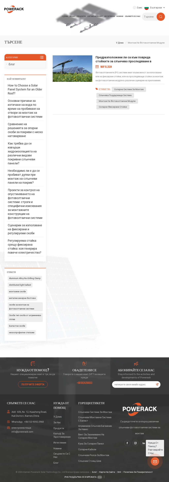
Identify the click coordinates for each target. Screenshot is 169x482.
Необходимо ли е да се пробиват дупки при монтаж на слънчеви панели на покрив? (24, 176)
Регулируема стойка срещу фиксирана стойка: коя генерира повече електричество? (24, 246)
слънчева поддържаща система (115, 95)
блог (12, 64)
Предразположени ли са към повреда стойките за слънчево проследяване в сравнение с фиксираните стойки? (123, 59)
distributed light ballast (20, 285)
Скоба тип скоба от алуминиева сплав (25, 317)
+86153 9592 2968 (34, 422)
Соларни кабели (87, 449)
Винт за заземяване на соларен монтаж (91, 436)
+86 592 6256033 (84, 382)
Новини (120, 16)
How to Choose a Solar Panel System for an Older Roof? (25, 89)
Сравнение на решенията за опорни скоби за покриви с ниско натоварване (25, 130)
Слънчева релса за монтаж (93, 455)
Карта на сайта (107, 472)
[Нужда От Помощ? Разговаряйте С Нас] (155, 461)
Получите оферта (32, 384)
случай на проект (95, 16)
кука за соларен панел (91, 443)
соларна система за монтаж (129, 89)
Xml (119, 472)
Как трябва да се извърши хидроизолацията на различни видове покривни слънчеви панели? (22, 153)
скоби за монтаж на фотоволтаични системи (21, 306)
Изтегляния (109, 16)
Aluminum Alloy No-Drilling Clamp (25, 278)
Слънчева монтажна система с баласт (94, 419)
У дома (65, 16)
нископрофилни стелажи (21, 332)
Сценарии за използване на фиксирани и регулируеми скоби (25, 229)
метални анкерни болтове (22, 298)
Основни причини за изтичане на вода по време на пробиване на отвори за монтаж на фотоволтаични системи (25, 108)
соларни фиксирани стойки (113, 107)
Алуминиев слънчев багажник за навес (95, 428)
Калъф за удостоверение (62, 435)
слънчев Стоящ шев (89, 461)
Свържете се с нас (132, 16)
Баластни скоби (17, 326)
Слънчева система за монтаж (95, 412)
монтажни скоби (17, 291)
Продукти (81, 16)
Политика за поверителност (138, 472)
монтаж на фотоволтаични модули (117, 101)
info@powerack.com (22, 431)
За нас (72, 16)
